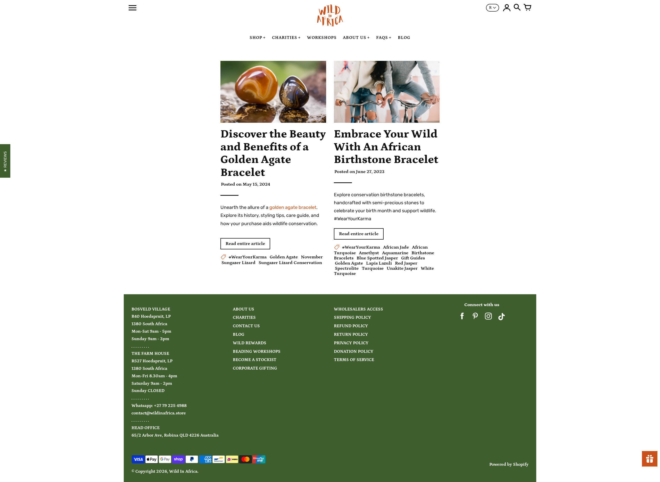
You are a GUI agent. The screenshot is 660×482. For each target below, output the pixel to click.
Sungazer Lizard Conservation (290, 262)
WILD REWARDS (249, 343)
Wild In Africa (183, 471)
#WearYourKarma (248, 257)
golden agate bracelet (292, 207)
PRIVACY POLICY (351, 343)
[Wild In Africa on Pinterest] (475, 318)
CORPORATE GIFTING (255, 368)
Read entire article (245, 243)
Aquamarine (395, 253)
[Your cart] (527, 8)
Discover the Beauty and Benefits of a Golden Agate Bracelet (273, 153)
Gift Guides (413, 258)
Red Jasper (406, 263)
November (312, 257)
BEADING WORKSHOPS (256, 351)
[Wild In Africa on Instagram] (488, 318)
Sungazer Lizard (238, 262)
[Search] (517, 8)
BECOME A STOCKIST (254, 359)
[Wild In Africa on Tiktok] (501, 318)
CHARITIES (244, 317)
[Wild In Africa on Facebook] (462, 318)
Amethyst (369, 253)
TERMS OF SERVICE (354, 359)
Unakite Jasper (402, 268)
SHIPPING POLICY (352, 317)
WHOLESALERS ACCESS (358, 309)
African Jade (396, 247)
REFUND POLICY (351, 326)
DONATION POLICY (353, 351)
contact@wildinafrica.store (158, 413)
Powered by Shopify (509, 464)
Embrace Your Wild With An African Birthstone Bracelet (386, 147)
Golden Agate (284, 257)
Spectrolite (347, 268)
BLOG (238, 334)
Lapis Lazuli (379, 263)
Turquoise (373, 268)
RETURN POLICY (351, 334)
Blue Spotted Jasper (377, 258)
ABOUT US (243, 309)
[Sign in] (507, 8)
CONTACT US (246, 326)
